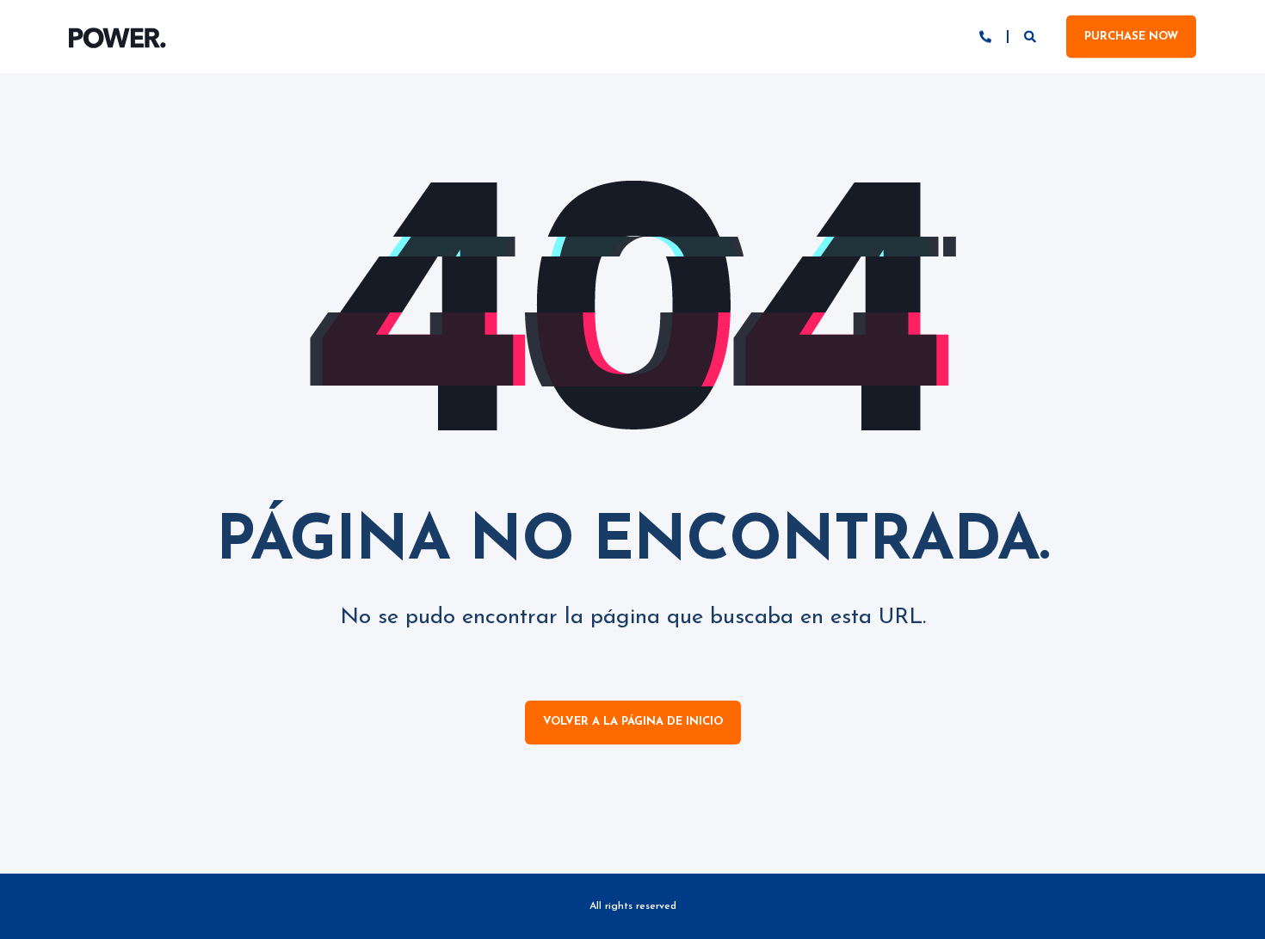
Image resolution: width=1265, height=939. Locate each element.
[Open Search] (1032, 35)
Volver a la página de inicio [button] (633, 721)
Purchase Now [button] (1131, 35)
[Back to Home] (117, 37)
